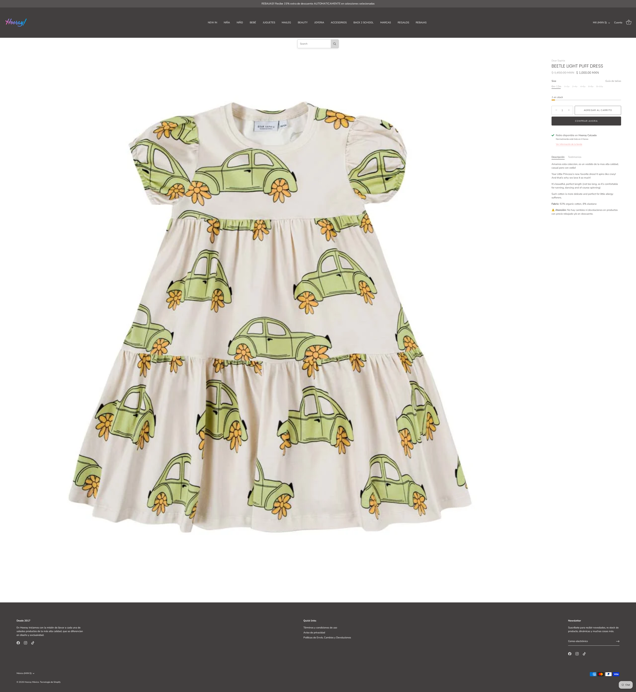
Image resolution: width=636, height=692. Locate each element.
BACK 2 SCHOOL (363, 22)
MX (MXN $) (600, 22)
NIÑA (227, 22)
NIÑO (240, 22)
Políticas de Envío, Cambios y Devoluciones (327, 637)
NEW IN (212, 22)
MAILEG (286, 22)
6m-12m (556, 86)
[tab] (560, 157)
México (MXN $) (24, 673)
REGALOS (403, 22)
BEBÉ (253, 22)
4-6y (582, 86)
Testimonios (574, 157)
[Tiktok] (32, 642)
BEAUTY (303, 22)
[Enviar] (617, 641)
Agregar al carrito (598, 110)
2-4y (574, 86)
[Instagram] (25, 642)
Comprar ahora (586, 120)
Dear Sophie (558, 60)
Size (586, 80)
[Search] (335, 44)
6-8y (590, 86)
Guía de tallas (613, 81)
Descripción (558, 157)
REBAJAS (421, 22)
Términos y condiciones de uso (320, 627)
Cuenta (618, 22)
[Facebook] (18, 642)
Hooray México (32, 682)
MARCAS (385, 22)
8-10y (599, 86)
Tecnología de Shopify (50, 682)
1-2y (566, 86)
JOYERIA (319, 22)
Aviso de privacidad (314, 632)
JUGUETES (269, 22)
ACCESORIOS (339, 22)
